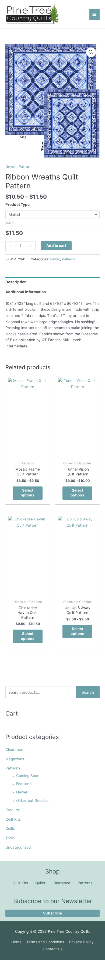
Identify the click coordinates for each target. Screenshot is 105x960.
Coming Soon (27, 775)
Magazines (14, 759)
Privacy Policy (81, 942)
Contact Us (52, 949)
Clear (9, 222)
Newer (21, 792)
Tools (10, 838)
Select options (27, 492)
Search (88, 692)
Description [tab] (16, 282)
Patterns (12, 768)
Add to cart (56, 245)
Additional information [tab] (25, 292)
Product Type (17, 204)
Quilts (10, 828)
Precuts (12, 810)
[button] (91, 52)
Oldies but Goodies (32, 800)
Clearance (14, 749)
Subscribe (52, 913)
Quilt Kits (13, 819)
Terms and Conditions (45, 942)
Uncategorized (18, 847)
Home (16, 942)
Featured (24, 784)
